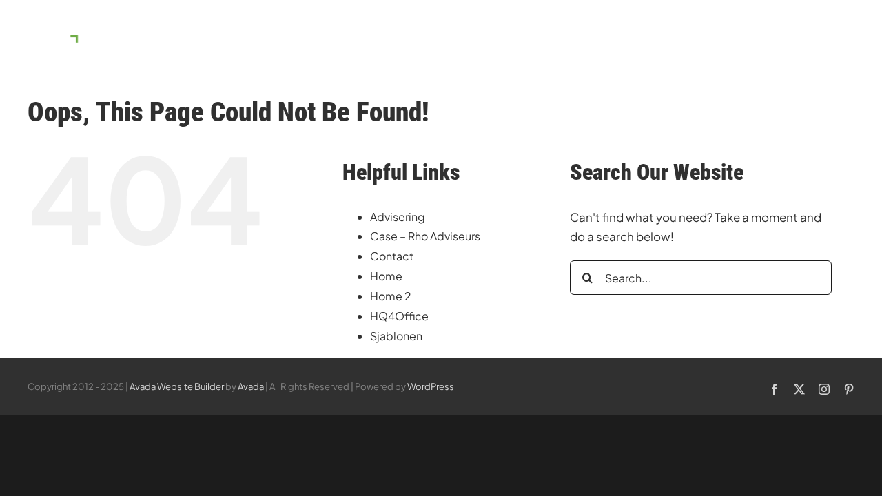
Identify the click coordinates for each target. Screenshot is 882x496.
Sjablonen (396, 336)
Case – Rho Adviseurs (425, 236)
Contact (391, 256)
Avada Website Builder (177, 386)
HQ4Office (399, 316)
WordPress (430, 386)
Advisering (397, 216)
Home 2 (390, 296)
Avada (251, 386)
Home (386, 276)
